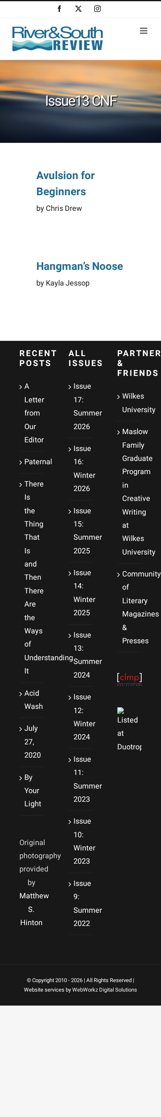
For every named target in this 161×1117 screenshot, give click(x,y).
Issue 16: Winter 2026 (81, 468)
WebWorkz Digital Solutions (104, 990)
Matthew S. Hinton (34, 909)
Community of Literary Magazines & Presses (129, 608)
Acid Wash (32, 700)
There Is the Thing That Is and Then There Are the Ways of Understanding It (32, 578)
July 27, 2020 (32, 742)
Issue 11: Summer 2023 (81, 779)
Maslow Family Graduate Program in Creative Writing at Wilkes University (129, 492)
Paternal (32, 462)
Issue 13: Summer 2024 (81, 655)
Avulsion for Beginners (65, 184)
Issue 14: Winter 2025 (81, 593)
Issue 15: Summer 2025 (81, 531)
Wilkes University (129, 403)
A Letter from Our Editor (32, 413)
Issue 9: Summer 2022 (81, 903)
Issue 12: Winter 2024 (81, 717)
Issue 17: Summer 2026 (81, 406)
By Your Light (32, 791)
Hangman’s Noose (79, 266)
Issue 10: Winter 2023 (81, 841)
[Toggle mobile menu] (144, 30)
